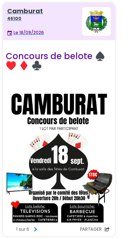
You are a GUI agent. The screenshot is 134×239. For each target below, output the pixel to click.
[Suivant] (35, 229)
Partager (91, 229)
